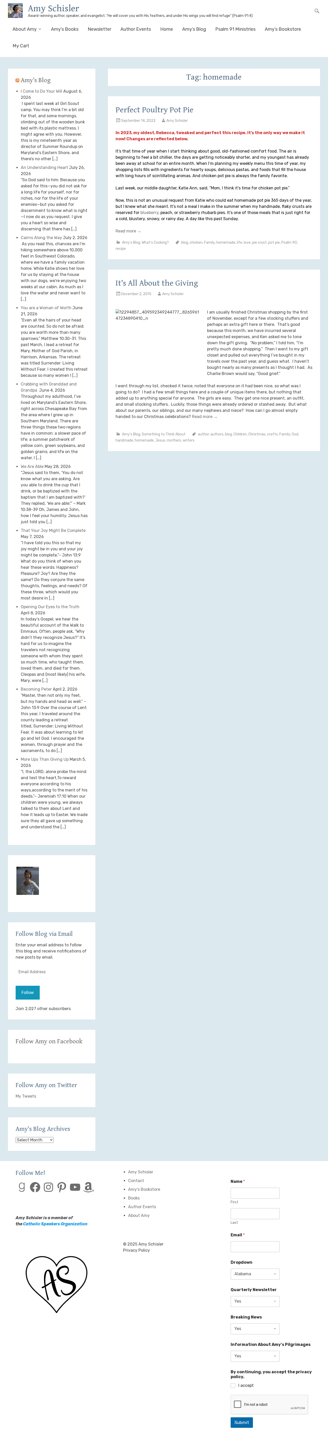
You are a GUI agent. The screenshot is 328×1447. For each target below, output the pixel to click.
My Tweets (26, 1096)
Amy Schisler (53, 8)
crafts (272, 434)
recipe (121, 248)
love (247, 242)
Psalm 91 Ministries (235, 29)
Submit (241, 1422)
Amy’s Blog (194, 29)
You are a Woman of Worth (46, 307)
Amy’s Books (64, 29)
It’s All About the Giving (157, 283)
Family (209, 242)
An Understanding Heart (44, 167)
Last (234, 1222)
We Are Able (32, 466)
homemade (225, 242)
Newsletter (99, 29)
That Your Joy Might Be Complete (53, 530)
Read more (128, 231)
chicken (196, 242)
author (203, 434)
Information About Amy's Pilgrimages (271, 1344)
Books (134, 1198)
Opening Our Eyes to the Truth (50, 606)
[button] (28, 882)
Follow (28, 992)
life (239, 242)
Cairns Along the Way (41, 237)
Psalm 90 (289, 242)
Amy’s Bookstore (283, 29)
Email (238, 1234)
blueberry (149, 212)
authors (216, 434)
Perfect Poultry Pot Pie (154, 110)
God (295, 434)
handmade (124, 440)
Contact (136, 1180)
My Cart (21, 46)
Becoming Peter (36, 689)
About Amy (25, 29)
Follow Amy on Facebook (49, 1041)
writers (188, 440)
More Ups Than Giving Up (45, 759)
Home (166, 29)
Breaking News (246, 1317)
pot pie (274, 242)
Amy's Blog (131, 242)
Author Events (135, 29)
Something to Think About (164, 434)
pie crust (259, 242)
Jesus (160, 440)
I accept (246, 1385)
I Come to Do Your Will (41, 91)
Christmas (256, 434)
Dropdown (241, 1262)
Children (240, 434)
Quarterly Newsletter (254, 1289)
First (234, 1202)
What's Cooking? (155, 242)
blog (184, 242)
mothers (174, 440)
